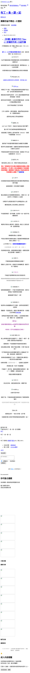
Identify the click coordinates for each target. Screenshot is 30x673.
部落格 (6, 30)
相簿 (5, 28)
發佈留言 (3, 463)
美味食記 (13, 445)
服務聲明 (17, 650)
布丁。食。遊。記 (11, 12)
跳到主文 (3, 17)
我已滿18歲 (4, 669)
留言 (13, 440)
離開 (9, 669)
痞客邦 (10, 440)
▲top (2, 450)
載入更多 (3, 453)
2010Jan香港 (14, 447)
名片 (5, 32)
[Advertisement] (14, 501)
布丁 (2, 431)
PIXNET (7, 648)
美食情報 (13, 25)
